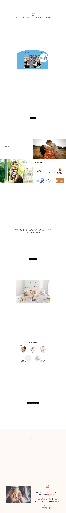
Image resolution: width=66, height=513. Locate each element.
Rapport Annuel (30, 17)
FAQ (44, 17)
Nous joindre (48, 17)
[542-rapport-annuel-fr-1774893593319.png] (33, 59)
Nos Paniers (22, 17)
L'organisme (17, 17)
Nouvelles (36, 17)
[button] (63, 0)
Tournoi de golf (41, 17)
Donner (26, 17)
